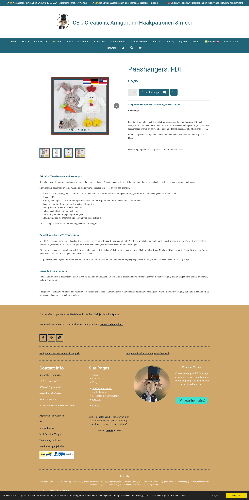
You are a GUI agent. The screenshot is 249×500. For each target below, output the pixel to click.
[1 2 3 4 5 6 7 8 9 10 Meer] (132, 92)
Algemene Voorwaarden (51, 415)
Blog (94, 382)
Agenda (116, 314)
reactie (109, 430)
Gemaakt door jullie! (111, 324)
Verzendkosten (47, 428)
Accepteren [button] (236, 495)
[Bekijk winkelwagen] (139, 48)
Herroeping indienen (50, 440)
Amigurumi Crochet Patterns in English (59, 353)
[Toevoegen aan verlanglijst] (174, 92)
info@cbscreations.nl (50, 375)
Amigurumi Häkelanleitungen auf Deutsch (147, 353)
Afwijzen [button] (215, 495)
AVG (41, 422)
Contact (96, 405)
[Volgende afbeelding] (116, 106)
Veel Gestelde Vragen (50, 434)
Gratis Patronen (100, 392)
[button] (44, 153)
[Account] (123, 48)
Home (95, 375)
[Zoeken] (131, 48)
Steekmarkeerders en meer (105, 395)
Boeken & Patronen (102, 388)
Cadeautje (97, 378)
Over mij (96, 399)
